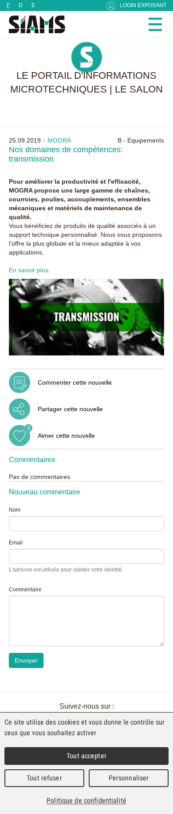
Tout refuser (44, 778)
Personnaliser (129, 778)
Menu (155, 24)
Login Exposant (143, 5)
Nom (14, 510)
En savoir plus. (29, 270)
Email (16, 543)
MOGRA (59, 140)
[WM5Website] (33, 24)
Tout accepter (86, 756)
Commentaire (25, 589)
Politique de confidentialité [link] (86, 800)
